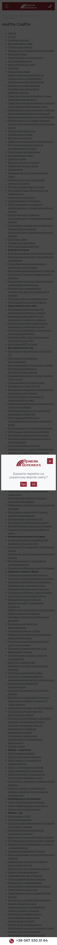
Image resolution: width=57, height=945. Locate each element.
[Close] (50, 461)
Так (23, 484)
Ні (33, 484)
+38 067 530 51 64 (32, 941)
